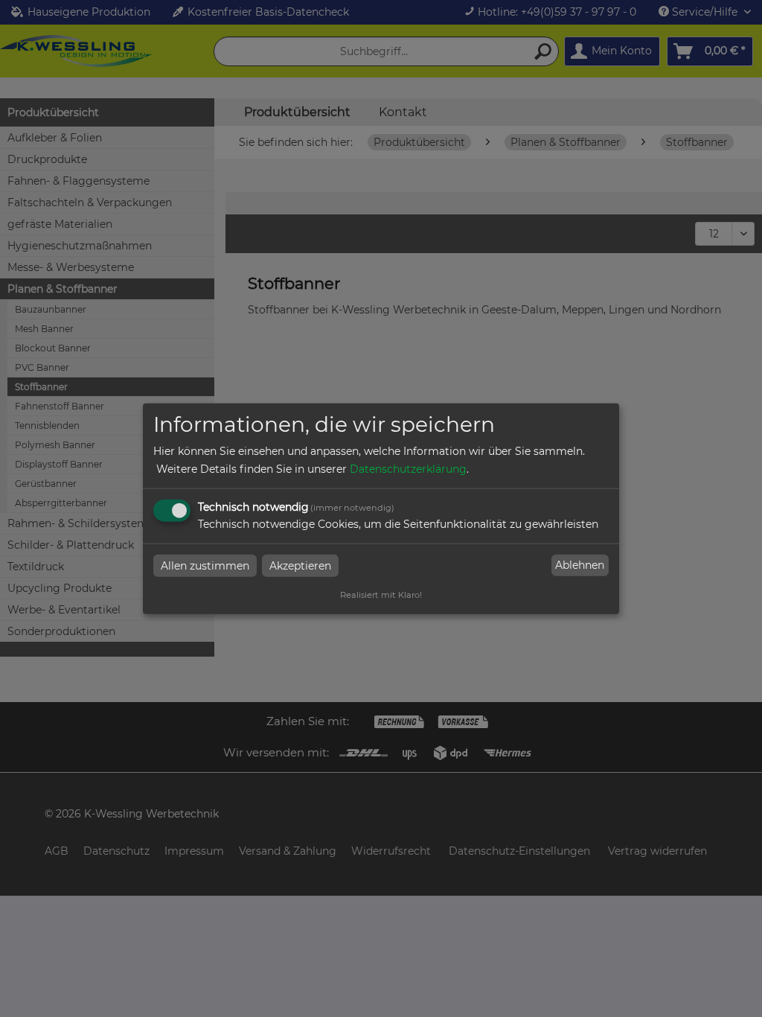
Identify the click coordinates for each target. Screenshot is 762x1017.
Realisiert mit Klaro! (381, 594)
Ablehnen (579, 565)
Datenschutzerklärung (408, 468)
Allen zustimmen (205, 565)
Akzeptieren (300, 565)
